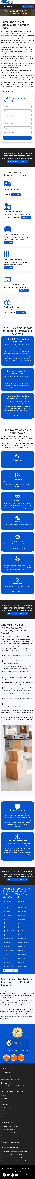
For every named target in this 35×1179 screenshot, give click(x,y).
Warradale (9, 927)
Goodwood (23, 966)
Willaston (8, 946)
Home (9, 13)
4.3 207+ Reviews (20, 1043)
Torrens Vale (9, 907)
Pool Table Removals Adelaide (12, 1129)
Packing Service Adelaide (10, 1126)
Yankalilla (23, 954)
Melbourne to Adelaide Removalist (17, 372)
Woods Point (23, 950)
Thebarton (9, 962)
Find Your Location (10, 970)
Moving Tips (6, 1114)
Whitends (8, 942)
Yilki (7, 958)
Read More (15, 195)
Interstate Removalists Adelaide (17, 340)
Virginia (22, 923)
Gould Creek (9, 966)
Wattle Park (23, 931)
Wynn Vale (9, 954)
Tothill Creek (9, 911)
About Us (5, 1095)
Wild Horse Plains (25, 942)
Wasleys (22, 927)
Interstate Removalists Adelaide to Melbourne (17, 397)
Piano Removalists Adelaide (11, 1133)
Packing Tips (6, 1117)
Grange (22, 962)
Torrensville (23, 907)
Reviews (5, 1098)
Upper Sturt (23, 915)
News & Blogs (7, 1111)
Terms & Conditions (26, 1175)
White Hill (23, 938)
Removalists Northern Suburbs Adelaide (15, 1161)
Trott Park (23, 911)
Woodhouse (9, 950)
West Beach (9, 938)
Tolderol (22, 901)
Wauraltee (9, 935)
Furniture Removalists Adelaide (12, 1139)
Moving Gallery (7, 1107)
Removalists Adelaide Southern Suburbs (15, 1151)
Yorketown (23, 958)
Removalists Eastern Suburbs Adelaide (15, 1158)
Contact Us (23, 161)
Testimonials (6, 1104)
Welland (22, 935)
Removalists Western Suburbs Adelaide (15, 1154)
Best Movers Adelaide (19, 1169)
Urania (8, 919)
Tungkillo (8, 915)
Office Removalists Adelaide (11, 1142)
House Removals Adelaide (11, 1136)
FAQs (4, 1101)
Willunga (22, 946)
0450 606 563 (8, 6)
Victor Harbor (10, 923)
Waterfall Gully (10, 931)
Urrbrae (22, 919)
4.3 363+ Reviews (20, 1050)
